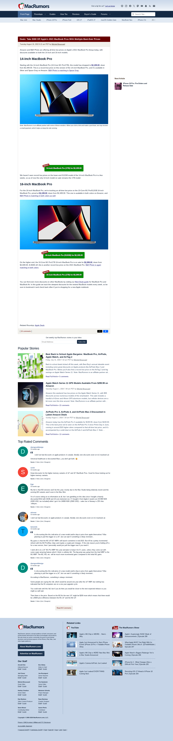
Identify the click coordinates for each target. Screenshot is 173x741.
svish (33, 468)
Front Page (24, 14)
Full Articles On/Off (36, 730)
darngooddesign (37, 447)
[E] (23, 493)
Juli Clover (21, 673)
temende (34, 527)
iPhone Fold (66, 20)
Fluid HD (50, 730)
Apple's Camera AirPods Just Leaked (93, 663)
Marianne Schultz (44, 690)
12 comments (64, 434)
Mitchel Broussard (58, 44)
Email (19, 669)
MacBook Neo (127, 20)
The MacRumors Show (129, 628)
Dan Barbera (22, 699)
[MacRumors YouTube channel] (142, 6)
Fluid (45, 730)
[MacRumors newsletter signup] (154, 6)
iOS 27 (79, 20)
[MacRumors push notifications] (146, 6)
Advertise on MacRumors (31, 653)
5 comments (64, 376)
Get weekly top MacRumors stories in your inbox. (64, 338)
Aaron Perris (42, 707)
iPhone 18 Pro (51, 20)
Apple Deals (39, 325)
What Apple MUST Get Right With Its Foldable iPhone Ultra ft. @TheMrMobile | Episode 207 (140, 644)
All (153, 20)
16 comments (26, 331)
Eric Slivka (41, 665)
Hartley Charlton (23, 690)
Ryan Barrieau (43, 699)
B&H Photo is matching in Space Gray (63, 70)
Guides (52, 14)
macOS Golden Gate (108, 20)
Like (42, 462)
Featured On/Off (24, 730)
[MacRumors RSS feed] (150, 6)
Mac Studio (37, 20)
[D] (23, 456)
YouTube (75, 628)
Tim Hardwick (42, 682)
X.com (24, 669)
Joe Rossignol (43, 673)
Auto (56, 730)
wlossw (33, 512)
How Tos (64, 14)
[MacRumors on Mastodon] (138, 6)
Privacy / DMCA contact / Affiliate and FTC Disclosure (34, 722)
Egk (32, 484)
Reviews (76, 14)
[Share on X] (99, 331)
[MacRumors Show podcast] (122, 6)
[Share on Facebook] (105, 331)
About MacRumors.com (30, 646)
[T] (23, 536)
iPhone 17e (142, 20)
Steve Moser (22, 707)
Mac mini (23, 20)
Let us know (110, 6)
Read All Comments (64, 608)
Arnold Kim (21, 665)
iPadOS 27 (91, 20)
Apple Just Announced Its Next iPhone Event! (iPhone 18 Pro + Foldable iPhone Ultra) (94, 644)
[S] (23, 477)
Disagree (47, 462)
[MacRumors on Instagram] (126, 6)
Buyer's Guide (90, 14)
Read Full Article (52, 376)
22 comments (64, 405)
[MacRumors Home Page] (34, 6)
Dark (64, 730)
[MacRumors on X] (134, 6)
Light (60, 730)
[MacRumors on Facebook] (130, 6)
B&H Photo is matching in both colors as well (37, 196)
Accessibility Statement (25, 726)
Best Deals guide (82, 282)
